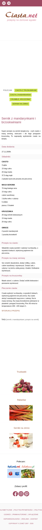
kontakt (34, 519)
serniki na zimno (20, 104)
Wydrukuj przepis (11, 311)
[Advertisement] (21, 63)
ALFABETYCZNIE (6, 510)
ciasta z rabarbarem (20, 95)
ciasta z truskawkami (25, 90)
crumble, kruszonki (20, 99)
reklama (25, 519)
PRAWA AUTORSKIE (20, 514)
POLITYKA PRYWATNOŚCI (23, 510)
